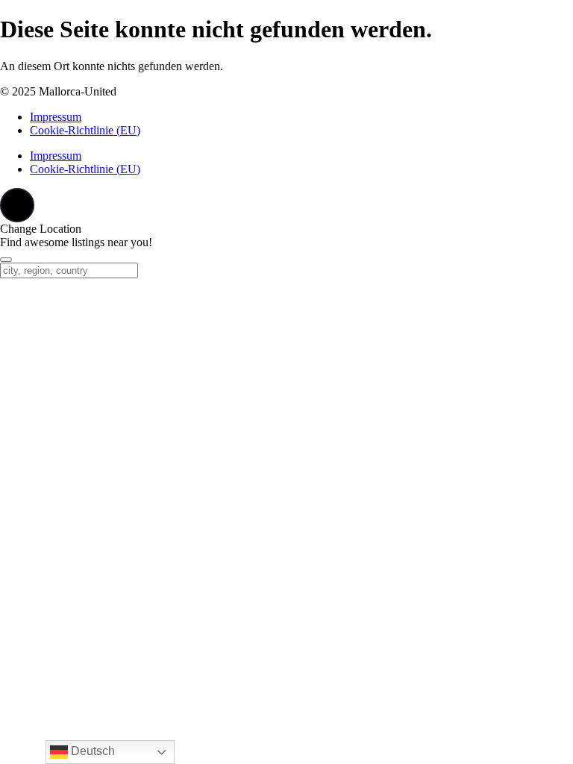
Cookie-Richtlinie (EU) (85, 130)
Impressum (55, 116)
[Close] (6, 259)
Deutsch (91, 751)
